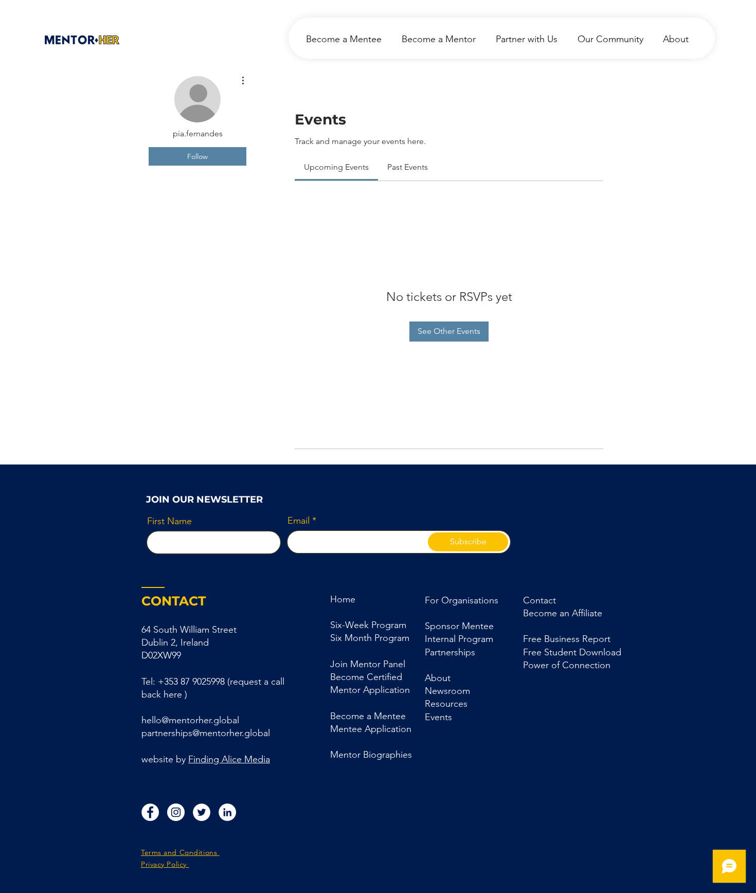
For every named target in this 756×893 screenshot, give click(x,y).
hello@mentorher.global (190, 720)
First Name (169, 521)
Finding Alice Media (229, 759)
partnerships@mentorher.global (205, 733)
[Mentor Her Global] (201, 812)
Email (298, 520)
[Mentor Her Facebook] (150, 812)
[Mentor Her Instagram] (176, 812)
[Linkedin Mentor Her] (227, 812)
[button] (450, 652)
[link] (336, 167)
